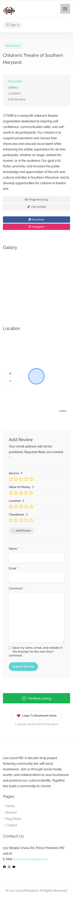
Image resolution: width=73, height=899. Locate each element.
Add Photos (23, 530)
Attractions (13, 45)
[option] (36, 284)
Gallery (13, 87)
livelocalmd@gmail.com (30, 859)
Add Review (17, 99)
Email (13, 568)
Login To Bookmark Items (39, 715)
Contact (11, 825)
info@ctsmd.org (38, 199)
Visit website (38, 206)
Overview (15, 81)
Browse (11, 812)
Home (10, 806)
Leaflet (63, 411)
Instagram (37, 226)
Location (14, 93)
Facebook (38, 219)
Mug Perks (13, 819)
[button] (10, 373)
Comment (16, 588)
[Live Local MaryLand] (9, 10)
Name (14, 549)
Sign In (14, 25)
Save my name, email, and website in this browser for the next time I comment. (35, 651)
